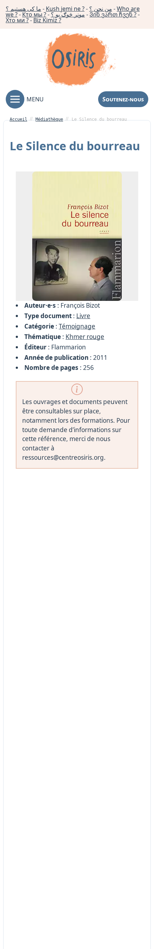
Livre (83, 316)
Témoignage (77, 326)
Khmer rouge (85, 337)
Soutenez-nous (123, 99)
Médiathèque (49, 119)
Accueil (18, 119)
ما (23, 9)
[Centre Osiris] (80, 61)
